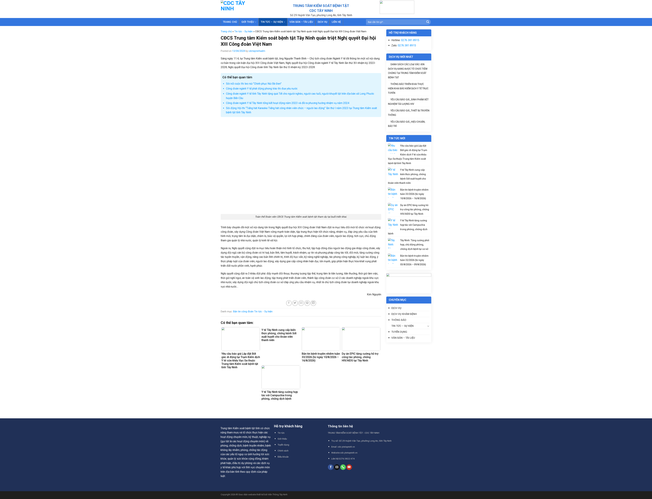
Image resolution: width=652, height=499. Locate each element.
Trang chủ (230, 22)
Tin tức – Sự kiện (272, 22)
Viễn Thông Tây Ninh (277, 494)
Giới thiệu (247, 22)
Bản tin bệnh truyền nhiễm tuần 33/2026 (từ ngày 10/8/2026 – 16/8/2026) (414, 194)
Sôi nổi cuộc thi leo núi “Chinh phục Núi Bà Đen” (254, 83)
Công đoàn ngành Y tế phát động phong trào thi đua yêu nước (261, 88)
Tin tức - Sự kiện (243, 31)
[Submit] (428, 22)
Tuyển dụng (399, 331)
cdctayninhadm (257, 51)
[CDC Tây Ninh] (241, 9)
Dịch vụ (322, 22)
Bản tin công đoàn (243, 311)
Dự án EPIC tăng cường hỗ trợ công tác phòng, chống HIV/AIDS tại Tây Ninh (414, 209)
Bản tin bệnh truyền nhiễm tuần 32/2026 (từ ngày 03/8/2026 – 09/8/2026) (414, 260)
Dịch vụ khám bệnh (404, 314)
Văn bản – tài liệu (301, 22)
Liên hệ (336, 22)
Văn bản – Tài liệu (403, 337)
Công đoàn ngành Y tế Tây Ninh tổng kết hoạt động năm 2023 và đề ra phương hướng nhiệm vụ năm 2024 (287, 103)
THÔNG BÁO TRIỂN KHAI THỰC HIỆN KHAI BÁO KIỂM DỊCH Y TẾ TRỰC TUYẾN (408, 88)
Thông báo (398, 320)
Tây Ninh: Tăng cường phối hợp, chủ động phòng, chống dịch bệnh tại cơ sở (414, 244)
